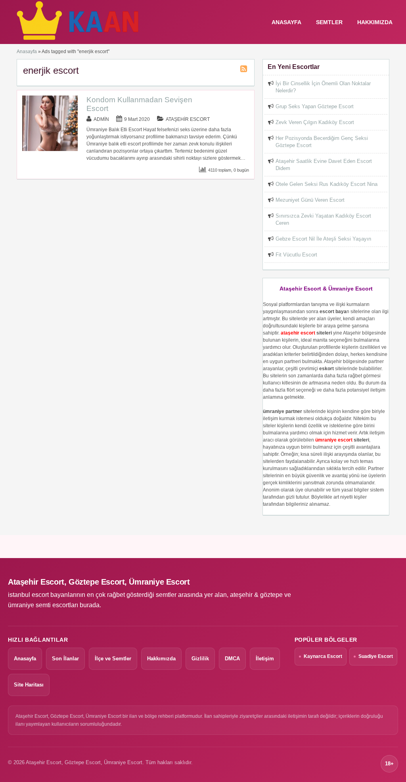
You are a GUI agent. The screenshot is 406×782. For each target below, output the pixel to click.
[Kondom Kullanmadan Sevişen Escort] (50, 149)
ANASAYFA (286, 22)
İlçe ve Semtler (113, 659)
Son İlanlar (65, 659)
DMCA (232, 659)
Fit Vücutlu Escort (296, 255)
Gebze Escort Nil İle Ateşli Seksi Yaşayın (323, 239)
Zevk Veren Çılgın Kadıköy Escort (315, 122)
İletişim (265, 659)
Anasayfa (27, 51)
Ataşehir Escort (188, 119)
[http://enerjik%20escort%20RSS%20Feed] (244, 70)
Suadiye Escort (375, 656)
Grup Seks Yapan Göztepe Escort (315, 106)
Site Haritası (29, 685)
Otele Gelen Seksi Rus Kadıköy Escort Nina (326, 184)
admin (101, 119)
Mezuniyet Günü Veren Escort (310, 200)
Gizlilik (200, 659)
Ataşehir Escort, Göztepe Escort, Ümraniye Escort (99, 581)
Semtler (329, 22)
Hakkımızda (375, 22)
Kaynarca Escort (323, 656)
